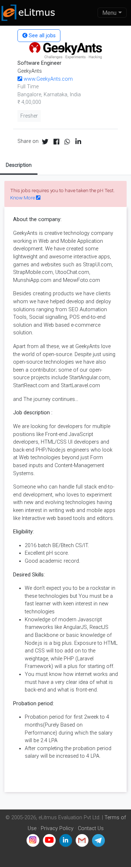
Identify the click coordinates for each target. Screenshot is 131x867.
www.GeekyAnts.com (47, 79)
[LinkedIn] (65, 840)
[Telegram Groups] (98, 840)
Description (19, 165)
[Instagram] (33, 840)
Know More (23, 197)
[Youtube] (49, 840)
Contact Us (91, 828)
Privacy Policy (57, 828)
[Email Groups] (82, 840)
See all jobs (41, 36)
